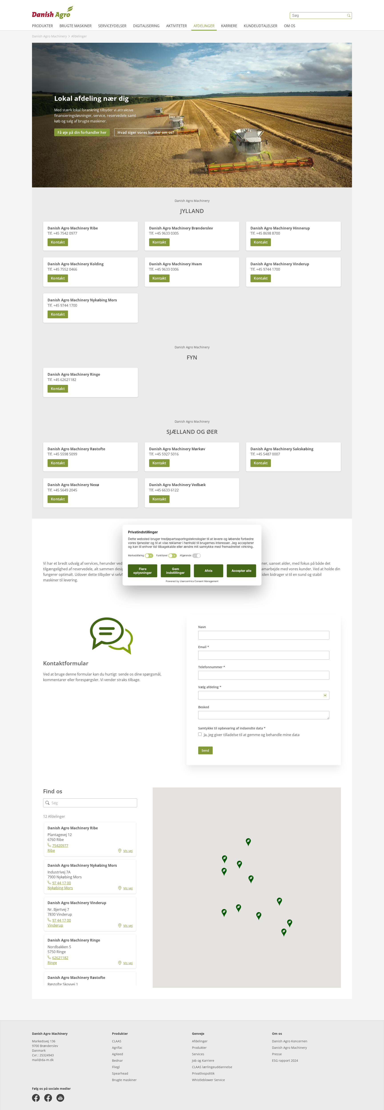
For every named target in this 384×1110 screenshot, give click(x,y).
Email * (203, 647)
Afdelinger (204, 25)
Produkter (42, 25)
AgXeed (117, 1054)
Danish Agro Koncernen (289, 1041)
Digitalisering (146, 25)
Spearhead (120, 1073)
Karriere (229, 25)
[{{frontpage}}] (52, 12)
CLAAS (116, 1041)
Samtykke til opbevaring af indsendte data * (232, 728)
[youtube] (60, 1098)
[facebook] (36, 1098)
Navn (202, 627)
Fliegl (116, 1067)
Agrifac (117, 1047)
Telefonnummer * (211, 667)
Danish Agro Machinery (289, 1047)
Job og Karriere (203, 1060)
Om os (289, 25)
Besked (203, 707)
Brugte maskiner (76, 25)
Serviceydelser (112, 25)
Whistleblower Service (208, 1080)
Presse (277, 1054)
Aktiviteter (176, 25)
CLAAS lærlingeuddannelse (212, 1067)
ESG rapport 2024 (285, 1060)
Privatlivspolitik (203, 1073)
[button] (91, 242)
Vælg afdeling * (209, 687)
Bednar (117, 1060)
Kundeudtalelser (260, 25)
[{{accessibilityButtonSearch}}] (348, 15)
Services (198, 1054)
